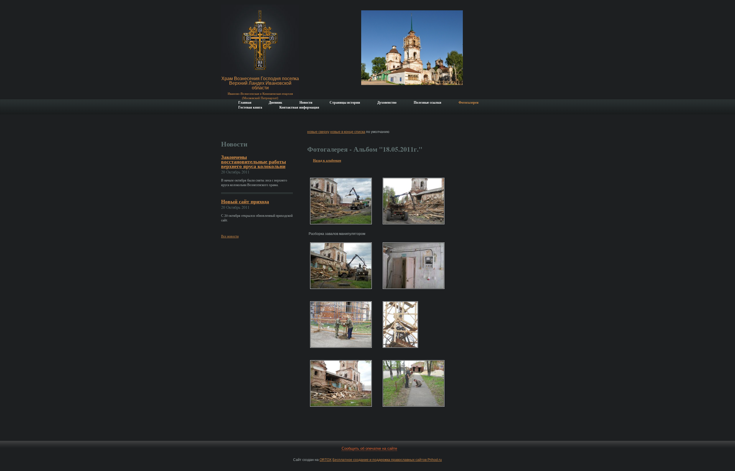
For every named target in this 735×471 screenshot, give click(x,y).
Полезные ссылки (427, 103)
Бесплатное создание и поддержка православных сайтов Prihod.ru (387, 460)
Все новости (230, 236)
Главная (245, 103)
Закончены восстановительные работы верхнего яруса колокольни (253, 161)
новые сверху (318, 132)
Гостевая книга (250, 107)
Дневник (275, 103)
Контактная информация (299, 107)
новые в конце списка (347, 132)
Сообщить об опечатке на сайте (369, 448)
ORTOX (326, 460)
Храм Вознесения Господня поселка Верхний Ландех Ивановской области (260, 83)
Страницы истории (345, 103)
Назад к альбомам (327, 160)
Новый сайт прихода (245, 201)
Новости (305, 103)
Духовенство (386, 103)
